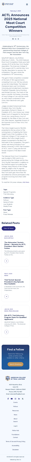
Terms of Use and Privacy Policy (15, 441)
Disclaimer (15, 449)
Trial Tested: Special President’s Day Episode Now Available (14, 282)
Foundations (15, 434)
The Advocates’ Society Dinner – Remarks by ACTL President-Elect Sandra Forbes (15, 245)
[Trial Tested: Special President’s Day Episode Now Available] (6, 296)
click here (25, 182)
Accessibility (15, 445)
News (15, 414)
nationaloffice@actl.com (17, 394)
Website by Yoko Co (15, 459)
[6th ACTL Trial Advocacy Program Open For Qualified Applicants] (6, 332)
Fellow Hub (15, 430)
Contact (15, 437)
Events (15, 402)
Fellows (15, 406)
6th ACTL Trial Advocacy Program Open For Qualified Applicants (15, 317)
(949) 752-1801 (17, 392)
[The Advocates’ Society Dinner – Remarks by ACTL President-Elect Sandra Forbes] (6, 261)
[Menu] (27, 4)
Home (3, 34)
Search (15, 421)
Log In (15, 426)
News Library (9, 34)
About (15, 419)
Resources (15, 410)
